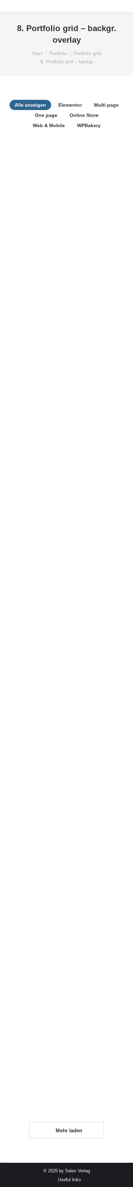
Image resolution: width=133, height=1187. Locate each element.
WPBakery (89, 125)
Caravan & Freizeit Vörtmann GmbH (66, 816)
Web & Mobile (49, 125)
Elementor (70, 105)
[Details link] (75, 201)
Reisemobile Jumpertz (66, 1055)
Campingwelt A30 (66, 337)
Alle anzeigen (30, 105)
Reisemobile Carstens (66, 576)
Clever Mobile (66, 217)
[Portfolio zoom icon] (57, 201)
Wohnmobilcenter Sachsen (66, 696)
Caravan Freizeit (66, 457)
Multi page (106, 105)
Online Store (84, 115)
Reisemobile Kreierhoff (66, 935)
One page (46, 115)
